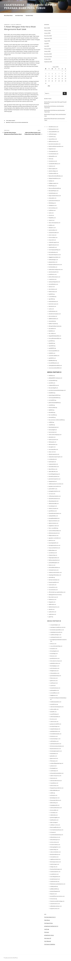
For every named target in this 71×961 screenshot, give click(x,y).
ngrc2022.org (52, 299)
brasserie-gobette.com (54, 582)
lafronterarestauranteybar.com (57, 746)
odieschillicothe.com (53, 471)
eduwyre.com (52, 286)
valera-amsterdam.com (55, 852)
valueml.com (51, 220)
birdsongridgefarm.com (55, 847)
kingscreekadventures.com (55, 195)
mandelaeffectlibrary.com (54, 163)
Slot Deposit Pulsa (48, 923)
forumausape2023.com (54, 350)
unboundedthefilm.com (54, 131)
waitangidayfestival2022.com (55, 365)
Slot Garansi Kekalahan (49, 944)
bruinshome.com (54, 736)
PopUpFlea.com (52, 217)
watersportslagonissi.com (54, 281)
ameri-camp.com (52, 235)
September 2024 (48, 61)
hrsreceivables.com (53, 237)
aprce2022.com (52, 328)
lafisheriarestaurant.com (54, 533)
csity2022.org (52, 424)
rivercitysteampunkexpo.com (56, 829)
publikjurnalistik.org (54, 888)
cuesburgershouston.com (56, 637)
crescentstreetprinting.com (56, 646)
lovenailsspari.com (53, 506)
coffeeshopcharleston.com (55, 496)
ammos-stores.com (54, 842)
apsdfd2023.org (52, 348)
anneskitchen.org (54, 704)
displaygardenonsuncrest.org (55, 594)
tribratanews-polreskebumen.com (57, 883)
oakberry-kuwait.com (53, 508)
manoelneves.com (53, 161)
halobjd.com (51, 180)
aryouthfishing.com (54, 714)
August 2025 (47, 41)
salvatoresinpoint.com (54, 271)
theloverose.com (54, 678)
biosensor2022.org (53, 407)
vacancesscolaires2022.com (55, 367)
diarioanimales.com (53, 444)
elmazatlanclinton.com (54, 466)
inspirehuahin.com (53, 247)
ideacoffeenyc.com (53, 469)
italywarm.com (53, 893)
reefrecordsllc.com (54, 709)
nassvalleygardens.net (55, 876)
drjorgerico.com (52, 227)
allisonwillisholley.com (55, 790)
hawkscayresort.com (53, 439)
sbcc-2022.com (52, 333)
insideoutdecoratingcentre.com (56, 269)
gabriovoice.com (54, 680)
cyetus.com (51, 308)
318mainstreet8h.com (54, 503)
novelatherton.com (54, 874)
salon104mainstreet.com (54, 498)
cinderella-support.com (54, 242)
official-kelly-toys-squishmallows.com (57, 592)
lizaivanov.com (53, 656)
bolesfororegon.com (54, 864)
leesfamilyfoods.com (53, 301)
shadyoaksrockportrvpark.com (55, 456)
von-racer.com (52, 493)
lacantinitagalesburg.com (54, 474)
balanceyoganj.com (53, 168)
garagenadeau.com (53, 262)
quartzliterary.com (53, 510)
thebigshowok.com (54, 670)
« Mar (49, 85)
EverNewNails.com (53, 267)
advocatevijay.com (53, 316)
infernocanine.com (54, 785)
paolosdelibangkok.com (54, 562)
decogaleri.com (52, 446)
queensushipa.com (53, 230)
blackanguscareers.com (55, 861)
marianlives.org (52, 136)
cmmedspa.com (53, 812)
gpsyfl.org (51, 616)
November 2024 (48, 56)
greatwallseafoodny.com (55, 675)
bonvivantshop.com (53, 208)
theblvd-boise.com (53, 291)
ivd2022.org (51, 422)
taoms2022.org (52, 417)
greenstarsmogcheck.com (54, 478)
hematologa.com (54, 653)
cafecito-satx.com (54, 721)
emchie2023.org (52, 400)
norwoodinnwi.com (54, 856)
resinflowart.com (54, 683)
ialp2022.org (51, 410)
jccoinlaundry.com (53, 459)
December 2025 (48, 35)
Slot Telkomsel (47, 941)
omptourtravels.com (54, 881)
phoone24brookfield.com (54, 567)
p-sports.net (52, 685)
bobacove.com (52, 565)
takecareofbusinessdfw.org (55, 188)
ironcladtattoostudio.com (55, 733)
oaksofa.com (51, 609)
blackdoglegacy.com (54, 665)
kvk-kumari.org (53, 898)
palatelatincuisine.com (55, 663)
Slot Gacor (46, 932)
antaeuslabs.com (52, 198)
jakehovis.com (52, 540)
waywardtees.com (53, 139)
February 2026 (47, 30)
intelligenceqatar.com (53, 183)
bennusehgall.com (53, 429)
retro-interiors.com (53, 289)
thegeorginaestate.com (54, 557)
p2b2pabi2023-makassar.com (55, 378)
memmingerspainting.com (54, 249)
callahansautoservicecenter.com (56, 483)
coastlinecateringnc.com (55, 634)
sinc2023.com (52, 382)
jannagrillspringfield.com (54, 518)
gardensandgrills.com (55, 817)
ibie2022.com (52, 331)
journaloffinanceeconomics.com (57, 896)
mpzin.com (51, 212)
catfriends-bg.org (52, 134)
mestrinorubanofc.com (55, 871)
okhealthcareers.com (53, 126)
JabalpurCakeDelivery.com (55, 178)
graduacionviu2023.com (55, 724)
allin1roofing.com (54, 802)
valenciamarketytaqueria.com (57, 706)
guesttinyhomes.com (54, 658)
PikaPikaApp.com (53, 185)
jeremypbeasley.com (53, 252)
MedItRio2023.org (53, 360)
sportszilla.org (52, 577)
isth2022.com (52, 375)
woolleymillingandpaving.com (56, 763)
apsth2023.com (52, 358)
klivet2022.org (52, 412)
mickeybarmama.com (54, 570)
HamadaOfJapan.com (53, 190)
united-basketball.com (55, 716)
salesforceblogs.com (53, 171)
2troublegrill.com (54, 768)
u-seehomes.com (52, 279)
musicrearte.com (52, 584)
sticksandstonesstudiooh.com (56, 773)
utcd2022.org (52, 405)
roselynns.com (52, 166)
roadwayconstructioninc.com (55, 572)
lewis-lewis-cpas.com (53, 303)
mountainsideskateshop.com (56, 834)
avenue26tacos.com (54, 692)
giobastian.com (53, 756)
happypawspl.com (53, 481)
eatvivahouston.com (54, 668)
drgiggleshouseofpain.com (54, 257)
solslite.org (52, 792)
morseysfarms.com (53, 587)
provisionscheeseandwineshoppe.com (57, 390)
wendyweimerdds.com (54, 232)
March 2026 (47, 28)
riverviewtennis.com (53, 589)
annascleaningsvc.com (55, 738)
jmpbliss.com (51, 225)
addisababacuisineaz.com (56, 906)
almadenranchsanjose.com (55, 313)
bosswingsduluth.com (53, 542)
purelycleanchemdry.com (54, 200)
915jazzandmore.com (53, 535)
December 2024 (48, 54)
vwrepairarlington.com (55, 624)
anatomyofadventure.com (56, 807)
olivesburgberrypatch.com (56, 751)
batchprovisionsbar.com (54, 579)
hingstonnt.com (52, 148)
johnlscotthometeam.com (54, 276)
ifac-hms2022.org (53, 414)
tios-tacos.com (53, 719)
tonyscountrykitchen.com (54, 547)
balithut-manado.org (53, 323)
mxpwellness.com (54, 783)
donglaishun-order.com (54, 525)
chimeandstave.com (54, 673)
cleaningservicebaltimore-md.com (57, 627)
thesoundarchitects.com (55, 800)
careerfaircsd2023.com (54, 355)
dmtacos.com (53, 643)
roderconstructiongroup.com (55, 434)
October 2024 (47, 59)
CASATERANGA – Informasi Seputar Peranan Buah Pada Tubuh (30, 6)
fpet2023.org (52, 294)
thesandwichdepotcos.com (55, 254)
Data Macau (47, 920)
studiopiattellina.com (53, 515)
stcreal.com (51, 215)
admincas (18, 24)
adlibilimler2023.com (53, 318)
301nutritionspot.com (55, 839)
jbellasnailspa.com (53, 550)
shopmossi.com (53, 778)
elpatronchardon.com (53, 523)
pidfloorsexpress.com (53, 141)
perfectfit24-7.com (53, 488)
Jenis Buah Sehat (19, 15)
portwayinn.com (53, 795)
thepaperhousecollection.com (56, 788)
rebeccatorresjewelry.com (54, 222)
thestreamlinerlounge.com (56, 869)
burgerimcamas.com (54, 908)
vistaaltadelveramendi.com (56, 632)
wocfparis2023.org (53, 380)
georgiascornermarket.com (55, 486)
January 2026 (47, 33)
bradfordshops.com (53, 311)
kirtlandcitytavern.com (55, 837)
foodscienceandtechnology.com (57, 901)
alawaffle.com (53, 711)
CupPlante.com (52, 210)
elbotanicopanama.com (54, 454)
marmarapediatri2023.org (54, 397)
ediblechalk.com (52, 604)
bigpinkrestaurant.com (54, 244)
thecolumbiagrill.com (53, 387)
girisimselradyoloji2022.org (55, 402)
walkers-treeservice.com (55, 775)
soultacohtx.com (52, 611)
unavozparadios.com (53, 449)
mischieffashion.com (53, 284)
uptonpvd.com (53, 765)
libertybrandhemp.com (55, 854)
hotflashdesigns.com (53, 259)
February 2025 (47, 48)
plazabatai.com (52, 437)
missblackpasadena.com (55, 701)
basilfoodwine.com (54, 820)
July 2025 (46, 43)
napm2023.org (52, 345)
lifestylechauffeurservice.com (55, 264)
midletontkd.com (54, 815)
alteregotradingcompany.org (55, 326)
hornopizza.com (53, 648)
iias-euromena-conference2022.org (57, 419)
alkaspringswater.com (53, 501)
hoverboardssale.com (53, 153)
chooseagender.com (53, 151)
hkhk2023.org (52, 343)
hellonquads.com (52, 442)
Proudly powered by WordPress (11, 957)
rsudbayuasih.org (54, 886)
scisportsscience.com (55, 903)
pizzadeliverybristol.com (54, 476)
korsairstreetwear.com (55, 688)
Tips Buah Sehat (29, 15)
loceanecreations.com (55, 844)
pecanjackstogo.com (54, 726)
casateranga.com (54, 770)
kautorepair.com (52, 461)
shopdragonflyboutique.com (55, 575)
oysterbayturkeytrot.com (55, 743)
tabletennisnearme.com (54, 606)
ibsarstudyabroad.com (54, 427)
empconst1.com (52, 239)
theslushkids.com (54, 753)
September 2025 (48, 38)
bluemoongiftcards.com (55, 827)
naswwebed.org (52, 321)
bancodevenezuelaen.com (54, 144)
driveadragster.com (54, 651)
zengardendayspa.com (55, 728)
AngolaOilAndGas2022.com (55, 335)
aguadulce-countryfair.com (55, 538)
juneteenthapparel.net (55, 891)
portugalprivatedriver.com (54, 491)
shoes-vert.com (52, 451)
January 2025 (47, 51)
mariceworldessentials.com (55, 530)
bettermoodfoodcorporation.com (56, 146)
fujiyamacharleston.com (54, 520)
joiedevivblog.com (54, 849)
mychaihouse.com (53, 552)
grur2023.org (52, 340)
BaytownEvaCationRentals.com (56, 176)
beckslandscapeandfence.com (57, 629)
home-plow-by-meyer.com (56, 660)
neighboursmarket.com (55, 859)
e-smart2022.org (52, 296)
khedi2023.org (52, 392)
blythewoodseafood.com (54, 560)
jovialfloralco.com (53, 274)
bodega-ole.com (53, 866)
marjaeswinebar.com (53, 464)
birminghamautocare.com (54, 545)
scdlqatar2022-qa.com (54, 385)
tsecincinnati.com (53, 432)
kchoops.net (53, 832)
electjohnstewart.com (55, 879)
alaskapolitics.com (53, 156)
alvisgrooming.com (53, 555)
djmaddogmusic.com (54, 797)
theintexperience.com (53, 129)
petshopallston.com (54, 690)
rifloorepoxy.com (54, 760)
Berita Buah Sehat (8, 15)
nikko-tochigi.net (54, 822)
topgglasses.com (54, 695)
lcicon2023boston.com (54, 363)
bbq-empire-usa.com (53, 597)
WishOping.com (52, 203)
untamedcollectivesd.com (56, 780)
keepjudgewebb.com (54, 805)
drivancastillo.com (54, 810)
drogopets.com (52, 602)
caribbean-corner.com (55, 824)
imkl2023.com (52, 353)
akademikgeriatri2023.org (54, 395)
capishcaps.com (52, 614)
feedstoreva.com (52, 599)
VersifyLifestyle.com (53, 193)
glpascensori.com (54, 758)
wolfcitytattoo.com (54, 741)
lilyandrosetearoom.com (55, 748)
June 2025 (46, 46)
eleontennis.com (52, 306)
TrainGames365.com (53, 173)
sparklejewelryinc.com (55, 731)
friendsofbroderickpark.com (55, 513)
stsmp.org (51, 158)
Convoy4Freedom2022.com (55, 338)
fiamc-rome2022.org (53, 528)
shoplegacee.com (53, 205)
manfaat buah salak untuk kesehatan (17, 122)
